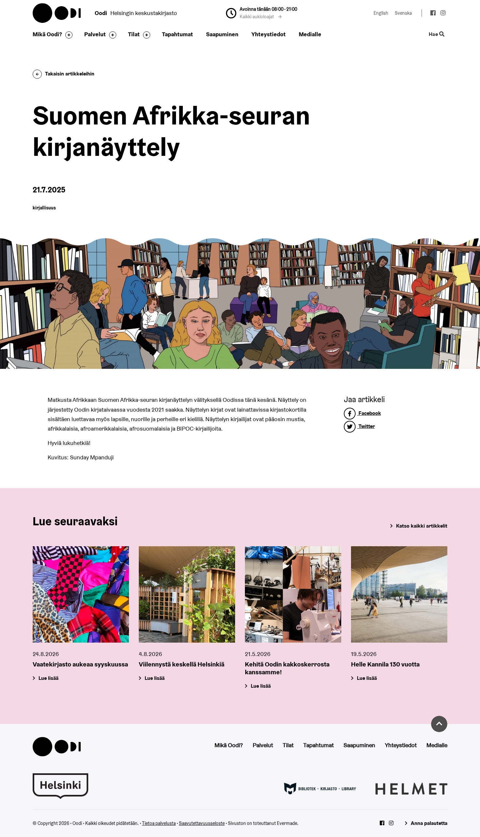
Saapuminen (222, 34)
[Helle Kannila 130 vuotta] (399, 594)
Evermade (287, 823)
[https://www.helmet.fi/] (411, 788)
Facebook (369, 413)
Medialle (310, 34)
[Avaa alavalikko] (67, 35)
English (381, 13)
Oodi (57, 13)
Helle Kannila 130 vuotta (385, 664)
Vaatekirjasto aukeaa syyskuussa (80, 664)
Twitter (366, 426)
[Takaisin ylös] (439, 724)
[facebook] (432, 13)
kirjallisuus (44, 208)
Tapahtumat (177, 34)
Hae (434, 34)
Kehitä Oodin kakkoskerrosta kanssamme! (287, 668)
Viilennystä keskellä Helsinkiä (181, 664)
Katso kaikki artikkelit (421, 525)
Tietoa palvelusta (159, 823)
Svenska (403, 13)
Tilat (134, 34)
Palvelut (95, 34)
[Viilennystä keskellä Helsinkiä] (187, 594)
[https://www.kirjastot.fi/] (320, 788)
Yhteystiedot (268, 34)
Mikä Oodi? (47, 34)
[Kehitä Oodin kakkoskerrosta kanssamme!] (293, 594)
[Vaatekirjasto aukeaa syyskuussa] (81, 594)
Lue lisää (48, 678)
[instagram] (443, 13)
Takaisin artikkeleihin (69, 73)
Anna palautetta (429, 823)
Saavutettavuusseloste (202, 823)
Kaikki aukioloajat (257, 17)
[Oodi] (57, 746)
